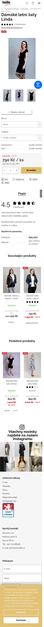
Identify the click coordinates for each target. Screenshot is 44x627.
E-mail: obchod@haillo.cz (13, 548)
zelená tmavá (32, 323)
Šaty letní (33, 237)
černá (11, 322)
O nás (5, 482)
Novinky (6, 493)
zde (31, 606)
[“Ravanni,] (8, 510)
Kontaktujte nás (9, 501)
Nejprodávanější (9, 497)
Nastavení (21, 612)
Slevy (4, 490)
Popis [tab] (22, 193)
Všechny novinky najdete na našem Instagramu (22, 435)
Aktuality (6, 486)
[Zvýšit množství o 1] (16, 170)
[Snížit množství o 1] (4, 170)
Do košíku (31, 170)
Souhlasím (21, 620)
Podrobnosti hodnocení (11, 27)
